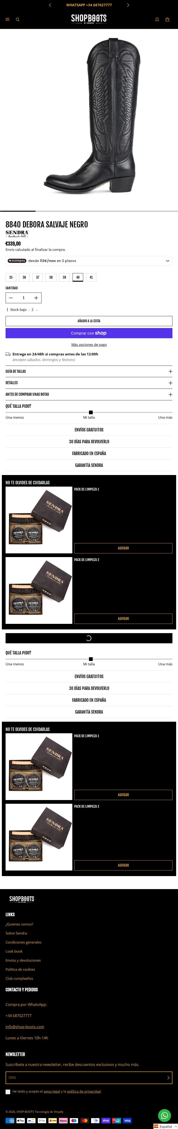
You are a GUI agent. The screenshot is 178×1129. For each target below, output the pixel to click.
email (12, 1077)
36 (24, 277)
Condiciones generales (23, 942)
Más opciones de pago (89, 344)
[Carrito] (167, 19)
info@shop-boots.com (25, 1026)
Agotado (123, 548)
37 (37, 277)
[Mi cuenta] (157, 19)
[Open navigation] (11, 19)
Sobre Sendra (16, 933)
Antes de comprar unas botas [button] (27, 394)
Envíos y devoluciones (23, 960)
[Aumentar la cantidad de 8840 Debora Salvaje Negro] (36, 298)
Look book (14, 951)
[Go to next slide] (128, 5)
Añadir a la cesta (89, 321)
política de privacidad (84, 1091)
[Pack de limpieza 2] (39, 590)
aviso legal (52, 1091)
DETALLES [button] (12, 382)
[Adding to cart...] (89, 638)
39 (64, 277)
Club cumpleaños (19, 978)
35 (11, 277)
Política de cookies (20, 969)
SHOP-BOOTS (25, 1112)
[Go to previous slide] (50, 5)
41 (91, 277)
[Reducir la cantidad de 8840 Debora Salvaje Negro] (11, 298)
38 (51, 277)
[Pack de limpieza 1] (39, 520)
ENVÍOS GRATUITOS (89, 5)
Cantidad (12, 288)
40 (77, 277)
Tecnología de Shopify (49, 1112)
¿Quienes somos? (19, 924)
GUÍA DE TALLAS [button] (16, 371)
